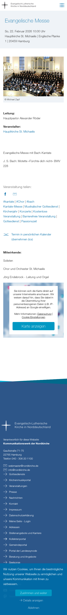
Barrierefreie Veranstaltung (39, 216)
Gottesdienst (11, 221)
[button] (62, 6)
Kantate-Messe (12, 206)
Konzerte (25, 211)
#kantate (8, 201)
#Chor (20, 201)
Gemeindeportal (17, 544)
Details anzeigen (33, 600)
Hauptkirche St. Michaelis (19, 131)
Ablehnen (33, 607)
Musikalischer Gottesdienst (41, 206)
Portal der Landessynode (22, 550)
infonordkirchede (19, 469)
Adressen (14, 527)
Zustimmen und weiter (33, 593)
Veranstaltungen (17, 485)
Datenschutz (44, 313)
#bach (30, 201)
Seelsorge (14, 562)
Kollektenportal (17, 538)
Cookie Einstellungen (33, 317)
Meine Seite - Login (19, 521)
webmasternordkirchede (23, 465)
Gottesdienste (16, 474)
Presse (12, 491)
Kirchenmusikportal (19, 480)
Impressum (15, 509)
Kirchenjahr (10, 211)
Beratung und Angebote (22, 556)
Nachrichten (15, 497)
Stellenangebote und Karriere (24, 533)
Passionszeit (29, 221)
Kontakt (13, 503)
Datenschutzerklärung (21, 515)
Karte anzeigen (33, 326)
